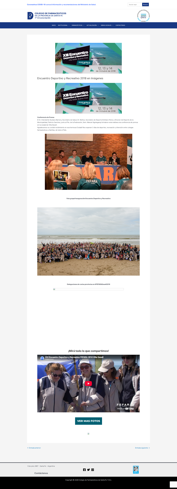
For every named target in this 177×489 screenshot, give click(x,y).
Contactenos (120, 25)
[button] (68, 25)
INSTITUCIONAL (63, 25)
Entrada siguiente (142, 448)
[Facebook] (84, 469)
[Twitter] (88, 469)
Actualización (92, 25)
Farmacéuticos (77, 25)
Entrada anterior (34, 448)
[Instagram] (92, 469)
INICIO (54, 25)
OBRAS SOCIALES (106, 25)
